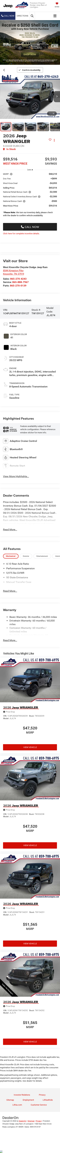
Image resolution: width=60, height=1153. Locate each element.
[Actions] (54, 140)
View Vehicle (30, 747)
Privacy (42, 1095)
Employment (28, 1100)
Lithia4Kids (48, 1100)
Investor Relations (22, 1095)
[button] (8, 16)
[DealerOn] (10, 1117)
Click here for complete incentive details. (21, 233)
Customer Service (39, 1105)
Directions (22, 15)
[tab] (11, 556)
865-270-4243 (18, 278)
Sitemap (10, 1100)
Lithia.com (17, 1105)
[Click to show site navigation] (55, 16)
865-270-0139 (18, 285)
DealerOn (22, 1121)
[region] (30, 195)
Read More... (10, 529)
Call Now (31, 227)
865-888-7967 (20, 282)
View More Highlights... (16, 476)
